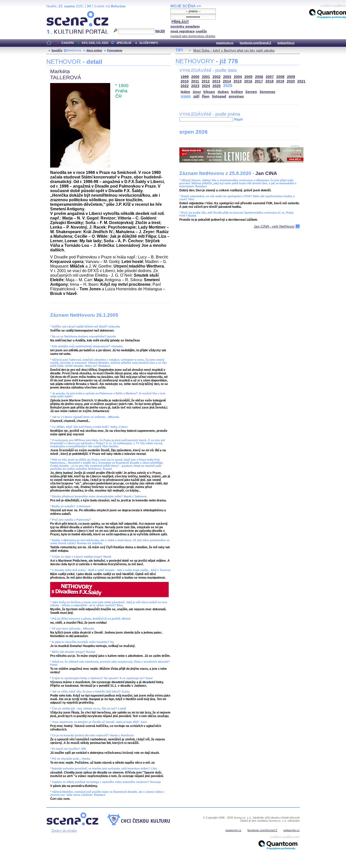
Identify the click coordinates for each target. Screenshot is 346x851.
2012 (206, 81)
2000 (195, 77)
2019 (280, 81)
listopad (219, 96)
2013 (216, 81)
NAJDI (160, 31)
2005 (248, 77)
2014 (227, 81)
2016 (248, 81)
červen (251, 92)
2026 (227, 86)
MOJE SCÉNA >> (185, 6)
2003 (227, 77)
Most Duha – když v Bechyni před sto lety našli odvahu (234, 50)
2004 (238, 77)
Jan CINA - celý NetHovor (274, 226)
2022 (185, 86)
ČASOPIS (67, 42)
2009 (291, 77)
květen (237, 92)
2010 (185, 81)
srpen (186, 96)
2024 (206, 86)
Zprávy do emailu (64, 831)
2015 (238, 81)
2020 (291, 81)
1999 (185, 77)
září (196, 96)
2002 (217, 77)
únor (197, 92)
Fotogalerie (114, 50)
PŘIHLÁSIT (180, 22)
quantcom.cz (225, 42)
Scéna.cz (55, 13)
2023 (195, 86)
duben (223, 92)
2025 (217, 86)
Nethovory (74, 50)
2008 (280, 77)
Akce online (94, 50)
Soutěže (56, 50)
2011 (195, 81)
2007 (270, 77)
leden (185, 92)
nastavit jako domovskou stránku (192, 36)
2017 (259, 81)
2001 (206, 77)
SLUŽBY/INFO (148, 42)
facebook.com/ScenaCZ (255, 42)
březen (209, 92)
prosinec (236, 96)
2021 (301, 81)
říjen (205, 96)
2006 (259, 77)
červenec (267, 92)
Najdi (238, 119)
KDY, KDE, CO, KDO (95, 42)
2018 (269, 81)
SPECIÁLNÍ (124, 42)
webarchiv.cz (286, 42)
